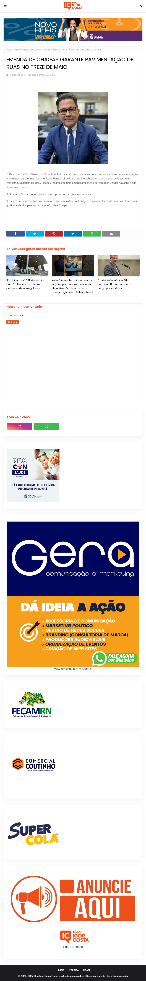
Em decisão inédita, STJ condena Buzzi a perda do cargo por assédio (115, 284)
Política (74, 970)
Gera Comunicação (117, 976)
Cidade (86, 970)
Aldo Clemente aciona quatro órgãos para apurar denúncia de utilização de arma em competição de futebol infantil (72, 286)
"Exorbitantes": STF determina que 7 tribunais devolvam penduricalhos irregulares (25, 284)
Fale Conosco (73, 947)
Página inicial (13, 49)
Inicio (61, 970)
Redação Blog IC (17, 75)
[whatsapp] (46, 426)
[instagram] (19, 426)
